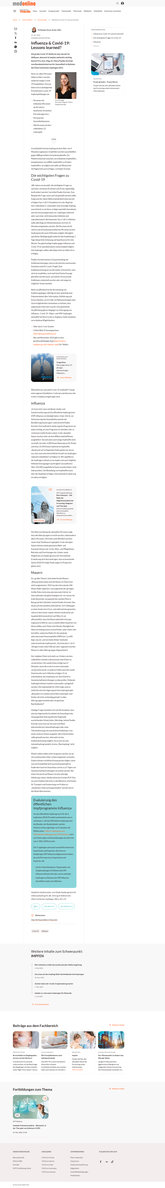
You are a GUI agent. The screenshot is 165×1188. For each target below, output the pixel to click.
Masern (96, 46)
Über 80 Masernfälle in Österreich (44, 920)
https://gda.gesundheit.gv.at (44, 334)
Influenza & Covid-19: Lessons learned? (108, 34)
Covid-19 (35, 931)
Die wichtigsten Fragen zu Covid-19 (107, 38)
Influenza (45, 931)
